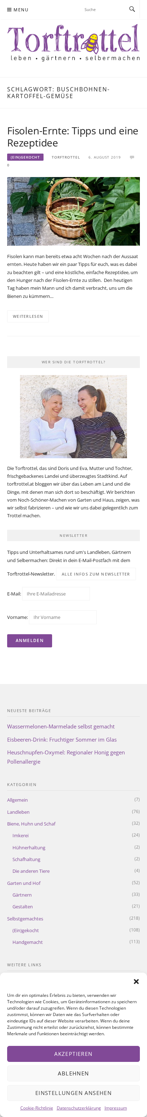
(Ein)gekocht (25, 157)
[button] (136, 981)
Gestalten (22, 906)
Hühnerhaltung (28, 847)
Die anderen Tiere (31, 871)
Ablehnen (73, 1073)
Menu (21, 10)
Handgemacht (27, 942)
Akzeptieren (73, 1053)
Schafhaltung (26, 859)
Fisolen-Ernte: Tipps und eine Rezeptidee (72, 136)
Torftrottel (66, 157)
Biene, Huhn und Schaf (31, 824)
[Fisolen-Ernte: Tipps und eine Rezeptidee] (73, 211)
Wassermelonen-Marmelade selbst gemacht (61, 726)
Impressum (116, 1108)
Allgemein (17, 800)
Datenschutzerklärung (79, 1108)
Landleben (18, 812)
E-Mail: (14, 593)
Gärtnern (22, 895)
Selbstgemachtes (25, 918)
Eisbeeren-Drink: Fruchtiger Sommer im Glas (62, 739)
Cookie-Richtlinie (36, 1108)
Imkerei (20, 835)
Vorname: (17, 617)
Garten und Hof (23, 883)
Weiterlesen (28, 316)
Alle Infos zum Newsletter (96, 574)
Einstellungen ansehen (73, 1092)
